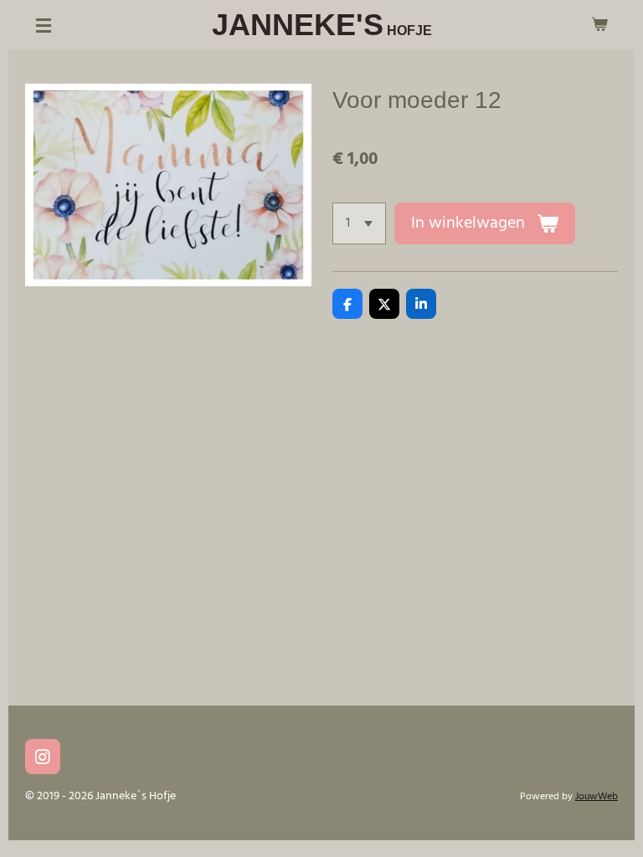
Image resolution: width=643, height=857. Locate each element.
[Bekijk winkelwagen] (599, 25)
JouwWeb (596, 796)
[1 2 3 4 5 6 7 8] (359, 223)
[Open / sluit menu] (43, 25)
